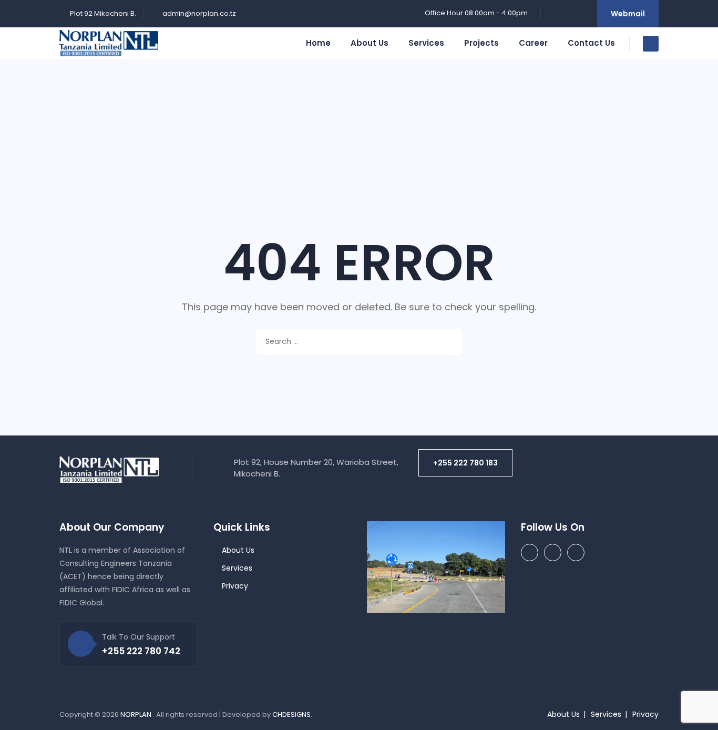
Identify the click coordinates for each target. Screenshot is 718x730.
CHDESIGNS (291, 714)
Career (533, 42)
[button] (465, 462)
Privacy (235, 586)
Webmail (628, 13)
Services (426, 42)
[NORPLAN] (108, 43)
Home (318, 42)
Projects (481, 42)
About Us (369, 42)
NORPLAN (136, 714)
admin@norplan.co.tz (199, 13)
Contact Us (591, 42)
